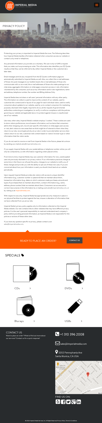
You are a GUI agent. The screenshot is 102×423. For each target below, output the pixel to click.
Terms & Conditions (71, 421)
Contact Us (74, 240)
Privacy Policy (61, 421)
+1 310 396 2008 (71, 334)
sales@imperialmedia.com (31, 144)
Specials (13, 255)
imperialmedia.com (23, 190)
